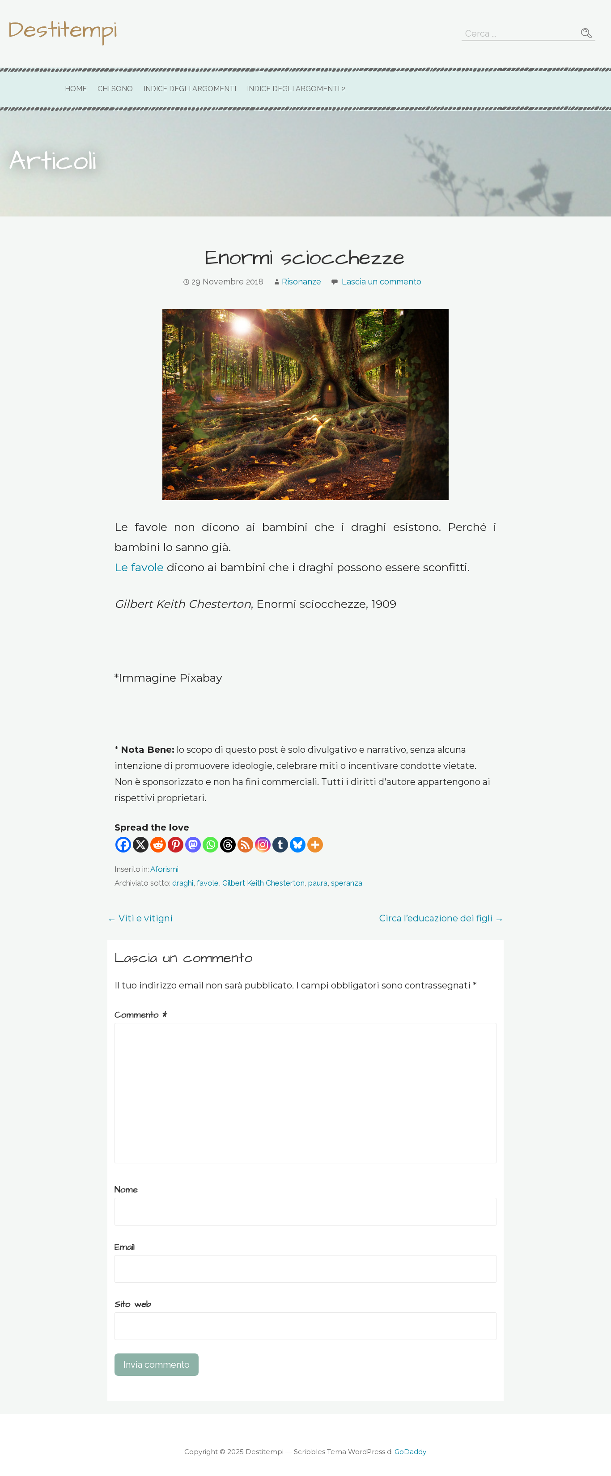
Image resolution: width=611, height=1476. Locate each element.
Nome (126, 1189)
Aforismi (164, 869)
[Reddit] (158, 845)
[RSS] (245, 845)
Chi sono (115, 89)
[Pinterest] (175, 845)
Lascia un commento (381, 281)
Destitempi (62, 30)
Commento (141, 1015)
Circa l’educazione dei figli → (441, 918)
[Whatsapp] (210, 845)
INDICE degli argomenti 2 (296, 89)
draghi (182, 882)
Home (76, 89)
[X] (141, 845)
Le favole (139, 567)
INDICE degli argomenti (190, 89)
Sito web (133, 1304)
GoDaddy (410, 1451)
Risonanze (301, 281)
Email (125, 1247)
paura (317, 882)
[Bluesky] (298, 845)
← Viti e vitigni (140, 918)
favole (208, 882)
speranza (346, 882)
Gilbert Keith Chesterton (263, 882)
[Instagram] (263, 845)
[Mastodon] (193, 845)
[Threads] (228, 845)
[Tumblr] (280, 845)
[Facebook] (123, 845)
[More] (315, 845)
